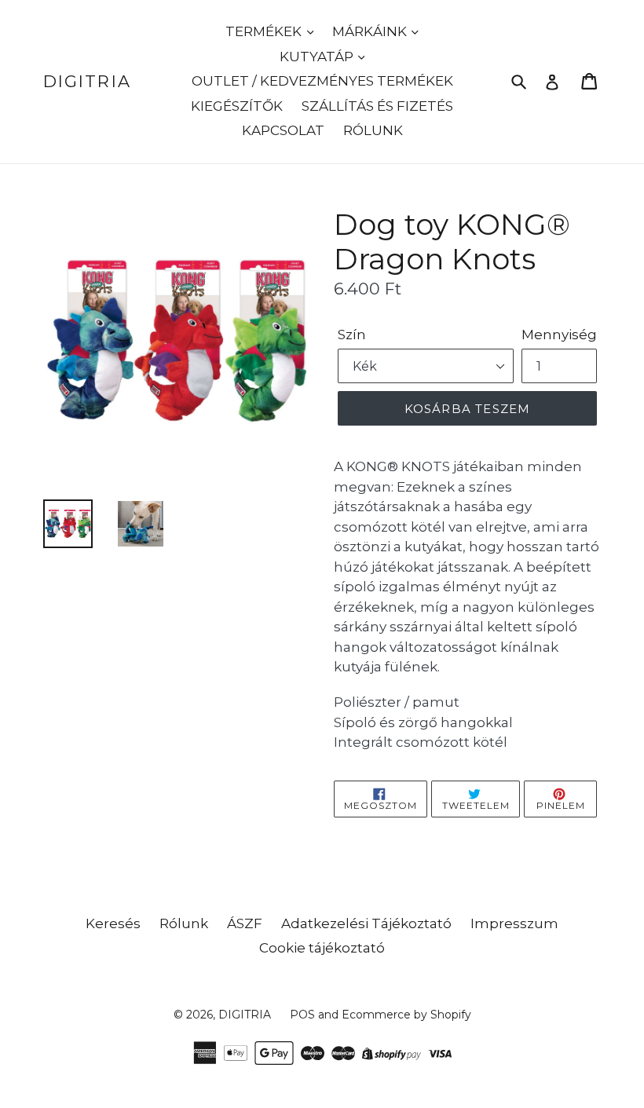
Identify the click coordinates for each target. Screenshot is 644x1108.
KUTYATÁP (318, 56)
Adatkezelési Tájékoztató (366, 923)
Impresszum (514, 923)
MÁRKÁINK (371, 31)
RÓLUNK (373, 130)
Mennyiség (559, 334)
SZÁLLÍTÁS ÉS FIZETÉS (377, 106)
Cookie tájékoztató (322, 948)
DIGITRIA (87, 81)
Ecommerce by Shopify (406, 1014)
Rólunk (183, 923)
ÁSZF (244, 923)
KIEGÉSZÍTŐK (237, 106)
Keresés (113, 923)
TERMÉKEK (265, 31)
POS (302, 1014)
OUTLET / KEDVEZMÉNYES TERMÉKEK (322, 81)
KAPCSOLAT (283, 130)
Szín (352, 334)
